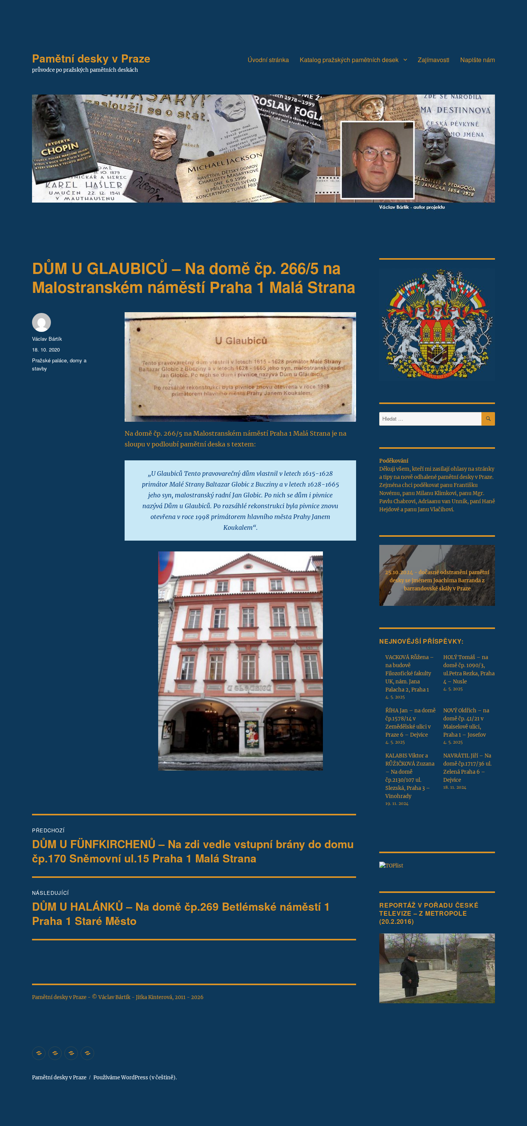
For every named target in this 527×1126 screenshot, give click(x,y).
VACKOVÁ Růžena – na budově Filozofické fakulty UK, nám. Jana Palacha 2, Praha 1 (409, 673)
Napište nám (477, 59)
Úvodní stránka (268, 59)
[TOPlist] (391, 865)
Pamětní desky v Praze (91, 58)
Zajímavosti (433, 59)
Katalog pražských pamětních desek (349, 59)
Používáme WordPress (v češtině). (135, 1077)
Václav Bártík (47, 338)
